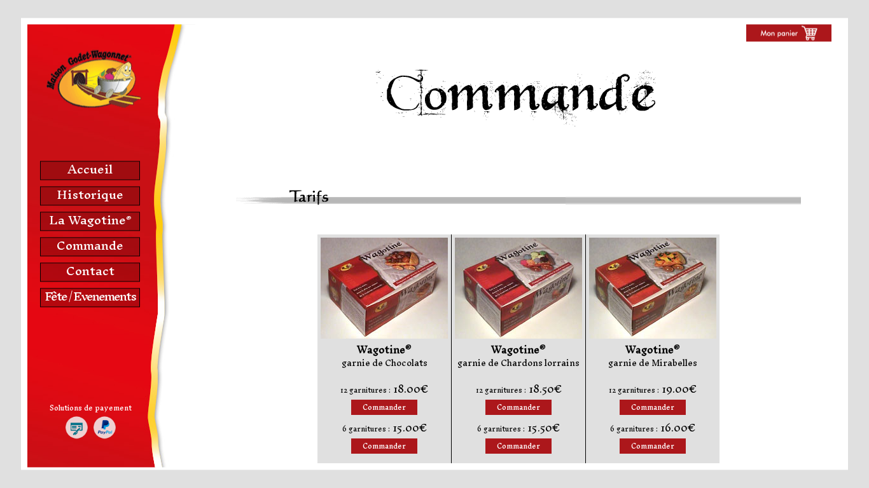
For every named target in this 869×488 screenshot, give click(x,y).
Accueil (90, 169)
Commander (384, 407)
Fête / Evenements (90, 296)
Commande (90, 245)
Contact (90, 271)
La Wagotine (90, 220)
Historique (90, 194)
